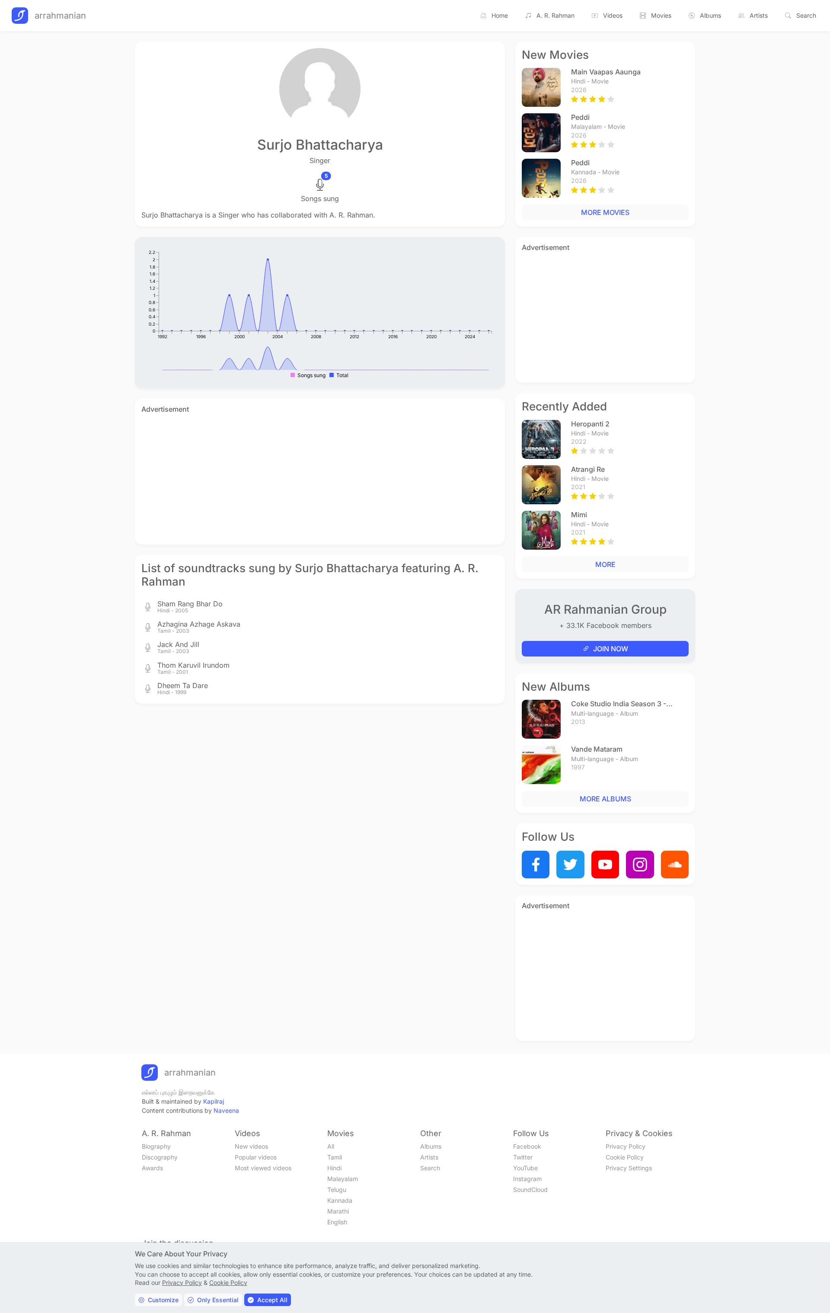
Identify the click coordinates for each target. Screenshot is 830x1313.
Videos (612, 15)
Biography (156, 1146)
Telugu (336, 1189)
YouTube (525, 1168)
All (330, 1146)
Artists (759, 15)
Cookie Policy (625, 1157)
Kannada (339, 1200)
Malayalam (342, 1178)
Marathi (338, 1211)
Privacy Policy (625, 1146)
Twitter (523, 1157)
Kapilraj (213, 1101)
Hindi (334, 1168)
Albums (710, 15)
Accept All (272, 1299)
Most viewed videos (263, 1168)
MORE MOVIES (605, 212)
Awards (152, 1168)
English (337, 1222)
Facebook (527, 1146)
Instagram (527, 1178)
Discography (160, 1157)
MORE (605, 564)
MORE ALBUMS (605, 798)
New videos (251, 1146)
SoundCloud (530, 1189)
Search (806, 15)
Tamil (334, 1157)
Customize (163, 1299)
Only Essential (218, 1299)
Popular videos (256, 1157)
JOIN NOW (610, 648)
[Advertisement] (319, 477)
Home (500, 15)
